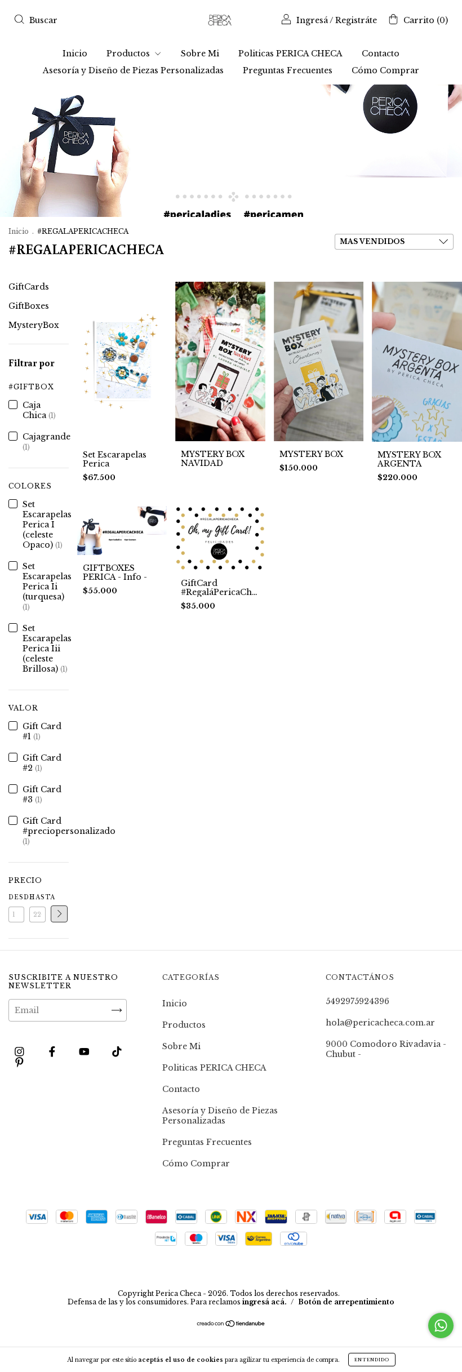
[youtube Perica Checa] (85, 1051)
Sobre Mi (200, 53)
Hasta (37, 897)
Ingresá (312, 20)
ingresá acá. (264, 1302)
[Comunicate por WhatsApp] (441, 1325)
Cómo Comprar (385, 70)
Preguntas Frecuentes (287, 70)
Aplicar (59, 913)
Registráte (356, 20)
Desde (16, 897)
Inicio (75, 53)
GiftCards (28, 287)
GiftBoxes (28, 306)
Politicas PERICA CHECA (290, 53)
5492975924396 (357, 1001)
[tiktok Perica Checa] (117, 1051)
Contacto (380, 53)
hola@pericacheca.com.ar (380, 1023)
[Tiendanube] (231, 1325)
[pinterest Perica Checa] (19, 1062)
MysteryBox (33, 325)
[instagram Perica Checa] (20, 1051)
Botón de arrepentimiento (346, 1302)
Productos (129, 53)
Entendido (371, 1359)
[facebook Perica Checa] (53, 1051)
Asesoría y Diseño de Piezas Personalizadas (133, 70)
